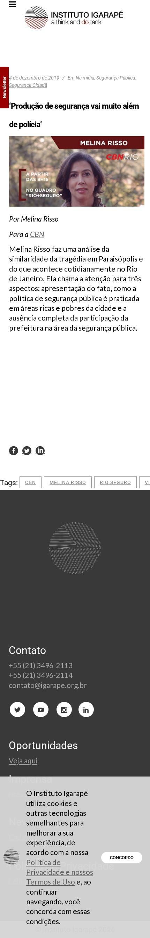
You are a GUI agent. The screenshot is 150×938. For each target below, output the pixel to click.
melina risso (68, 482)
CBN (37, 234)
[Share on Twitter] (26, 450)
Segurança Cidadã (28, 85)
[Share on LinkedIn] (40, 450)
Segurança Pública (115, 78)
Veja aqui (23, 760)
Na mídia (85, 78)
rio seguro (115, 482)
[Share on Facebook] (13, 450)
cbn (30, 482)
